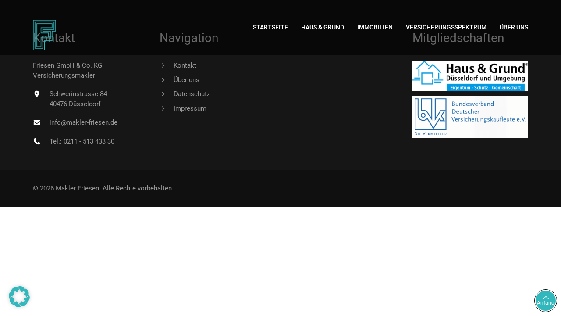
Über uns (514, 27)
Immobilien (375, 27)
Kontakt (185, 65)
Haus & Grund (322, 27)
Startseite (270, 27)
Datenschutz (192, 94)
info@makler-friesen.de (83, 122)
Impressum (190, 108)
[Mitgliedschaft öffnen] (470, 76)
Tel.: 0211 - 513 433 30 (82, 141)
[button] (19, 296)
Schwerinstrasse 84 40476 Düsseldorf (78, 99)
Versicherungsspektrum (446, 27)
